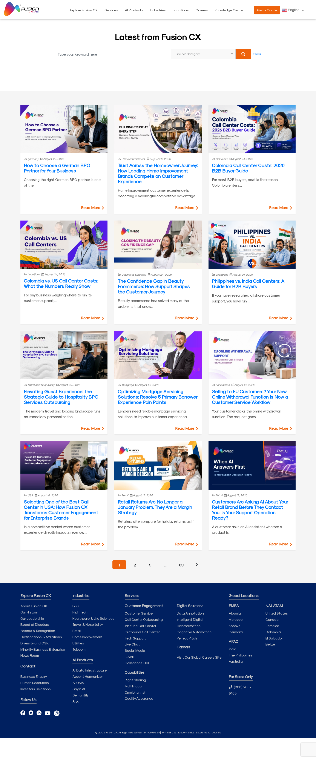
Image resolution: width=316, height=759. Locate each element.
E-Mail (129, 657)
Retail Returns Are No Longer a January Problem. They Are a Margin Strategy (155, 507)
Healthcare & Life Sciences (93, 618)
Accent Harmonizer (87, 676)
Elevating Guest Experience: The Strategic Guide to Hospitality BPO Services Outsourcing (61, 396)
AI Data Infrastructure (89, 670)
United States (276, 613)
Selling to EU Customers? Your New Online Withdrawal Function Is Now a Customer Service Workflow (250, 396)
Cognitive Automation (194, 632)
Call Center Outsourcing (144, 619)
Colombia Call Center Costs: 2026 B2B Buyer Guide (248, 167)
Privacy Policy (152, 732)
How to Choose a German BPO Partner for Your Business (57, 167)
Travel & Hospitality (87, 624)
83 (181, 565)
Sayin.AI (78, 689)
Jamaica (272, 626)
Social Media (135, 650)
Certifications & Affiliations (41, 637)
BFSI (75, 606)
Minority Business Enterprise (42, 649)
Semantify (80, 695)
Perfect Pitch (187, 638)
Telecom (79, 649)
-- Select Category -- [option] (188, 54)
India (232, 649)
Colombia (273, 632)
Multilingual (133, 686)
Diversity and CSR (34, 643)
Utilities (78, 643)
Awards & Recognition (37, 631)
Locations (181, 10)
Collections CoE (137, 663)
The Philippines (240, 655)
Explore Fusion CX (84, 10)
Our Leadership (32, 618)
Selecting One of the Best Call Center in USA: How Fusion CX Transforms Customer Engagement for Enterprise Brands (61, 509)
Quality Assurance (139, 698)
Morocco (236, 619)
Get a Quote (267, 10)
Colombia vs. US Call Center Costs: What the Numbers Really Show (61, 283)
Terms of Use (168, 732)
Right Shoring (135, 680)
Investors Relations (35, 689)
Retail (76, 631)
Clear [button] (257, 54)
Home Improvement (87, 637)
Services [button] (111, 10)
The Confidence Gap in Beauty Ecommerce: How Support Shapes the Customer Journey (154, 286)
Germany (236, 632)
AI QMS (78, 683)
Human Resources (34, 683)
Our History (29, 612)
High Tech (79, 612)
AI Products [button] (134, 10)
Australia (236, 661)
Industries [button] (158, 10)
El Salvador (274, 638)
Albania (235, 613)
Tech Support (135, 638)
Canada (272, 619)
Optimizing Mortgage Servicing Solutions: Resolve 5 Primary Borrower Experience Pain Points (157, 396)
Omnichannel (135, 692)
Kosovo (235, 626)
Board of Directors (34, 624)
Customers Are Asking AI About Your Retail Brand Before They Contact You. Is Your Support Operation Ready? (250, 509)
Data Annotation (190, 613)
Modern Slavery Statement (194, 732)
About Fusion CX (33, 606)
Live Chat (132, 644)
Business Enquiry (33, 676)
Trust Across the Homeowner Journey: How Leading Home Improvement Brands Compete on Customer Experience (158, 173)
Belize (270, 644)
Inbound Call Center (140, 626)
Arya (75, 701)
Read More (91, 207)
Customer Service (139, 613)
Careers (202, 10)
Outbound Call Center (142, 632)
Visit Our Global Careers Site (199, 657)
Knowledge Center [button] (229, 10)
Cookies (216, 732)
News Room (29, 655)
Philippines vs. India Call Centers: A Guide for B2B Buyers (248, 283)
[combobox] (203, 54)
